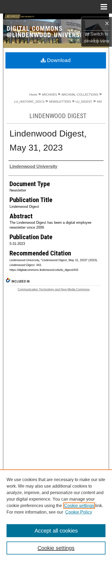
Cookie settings (79, 505)
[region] (56, 515)
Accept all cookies (56, 531)
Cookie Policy (78, 512)
